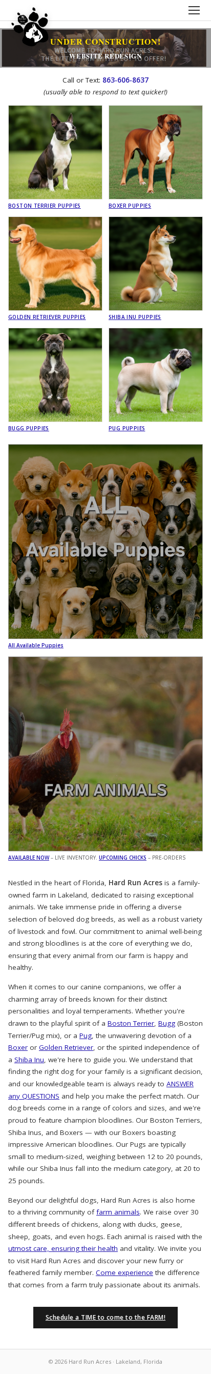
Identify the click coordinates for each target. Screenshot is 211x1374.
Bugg (166, 1023)
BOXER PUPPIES (130, 205)
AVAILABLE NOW (28, 857)
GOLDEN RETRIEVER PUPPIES (47, 317)
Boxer (18, 1047)
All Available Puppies (36, 645)
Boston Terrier (131, 1023)
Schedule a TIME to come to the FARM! (105, 1317)
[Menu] (194, 10)
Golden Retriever (66, 1047)
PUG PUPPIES (127, 428)
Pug (85, 1035)
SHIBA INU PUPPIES (135, 317)
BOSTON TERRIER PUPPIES (44, 205)
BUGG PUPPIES (28, 428)
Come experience (124, 1272)
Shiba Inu (29, 1059)
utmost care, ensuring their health (63, 1248)
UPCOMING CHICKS (122, 857)
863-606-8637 (125, 80)
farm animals (118, 1212)
